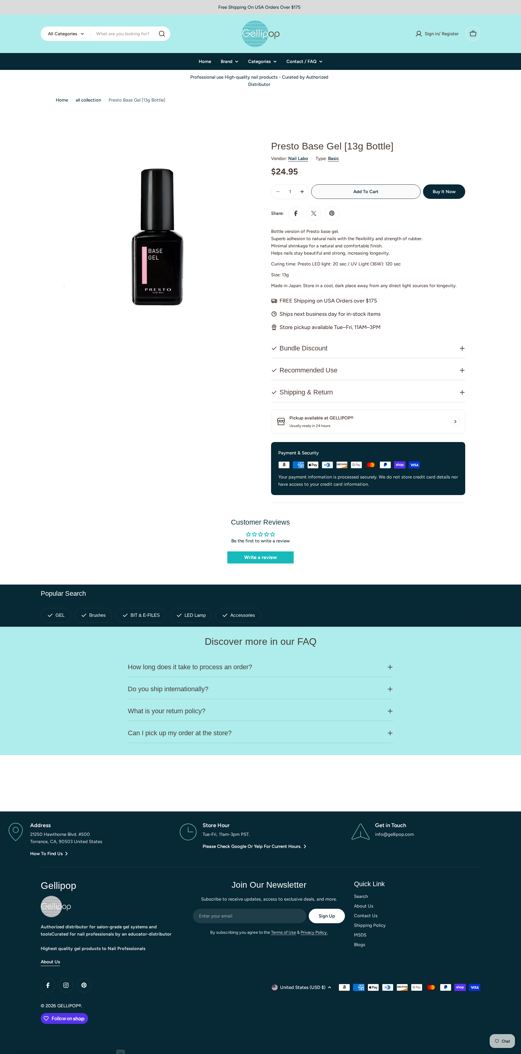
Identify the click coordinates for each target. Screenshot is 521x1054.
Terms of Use (283, 932)
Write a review (260, 557)
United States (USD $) (302, 987)
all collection (88, 100)
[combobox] (105, 34)
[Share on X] (314, 213)
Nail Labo (298, 158)
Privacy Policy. (314, 932)
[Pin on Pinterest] (332, 213)
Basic (333, 158)
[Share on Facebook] (296, 213)
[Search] (162, 33)
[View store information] (455, 421)
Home (62, 100)
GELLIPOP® (69, 1006)
